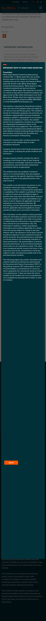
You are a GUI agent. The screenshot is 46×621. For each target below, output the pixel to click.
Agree (11, 462)
